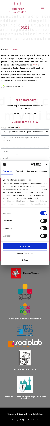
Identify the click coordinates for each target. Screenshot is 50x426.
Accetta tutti (25, 246)
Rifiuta (25, 260)
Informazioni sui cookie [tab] (37, 171)
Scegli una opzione (10, 128)
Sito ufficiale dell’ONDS (25, 113)
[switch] (43, 221)
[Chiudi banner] (46, 164)
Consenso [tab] (7, 171)
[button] (43, 7)
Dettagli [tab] (19, 171)
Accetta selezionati (25, 253)
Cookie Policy (32, 419)
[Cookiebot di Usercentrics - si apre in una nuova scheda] (31, 164)
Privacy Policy (18, 419)
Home (4, 50)
